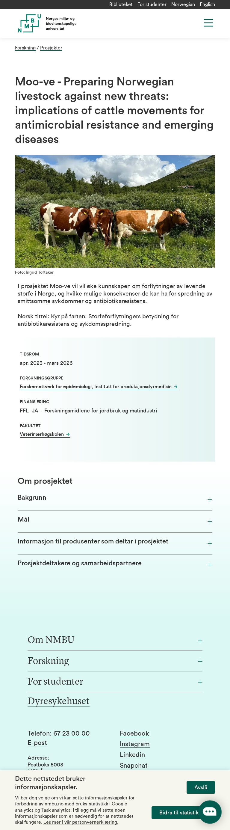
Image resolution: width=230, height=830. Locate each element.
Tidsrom (29, 354)
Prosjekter (51, 48)
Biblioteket (121, 4)
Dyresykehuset (59, 702)
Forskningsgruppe (41, 378)
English (207, 4)
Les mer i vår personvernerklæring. (80, 822)
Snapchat (134, 765)
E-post (37, 742)
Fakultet (30, 426)
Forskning (25, 48)
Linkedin (132, 754)
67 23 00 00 (71, 733)
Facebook (134, 733)
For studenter (152, 4)
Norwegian (183, 4)
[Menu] (208, 22)
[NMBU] (70, 23)
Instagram (135, 744)
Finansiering (34, 402)
